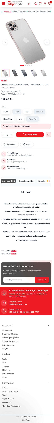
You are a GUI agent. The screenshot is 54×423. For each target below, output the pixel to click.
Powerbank (6, 400)
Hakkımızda (7, 328)
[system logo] (15, 3)
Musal (4, 79)
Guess (4, 375)
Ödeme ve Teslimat (10, 339)
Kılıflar (13, 249)
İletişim (5, 347)
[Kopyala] (20, 90)
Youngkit (5, 364)
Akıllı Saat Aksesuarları (11, 404)
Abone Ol (42, 278)
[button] (22, 63)
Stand (4, 393)
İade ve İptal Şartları (10, 336)
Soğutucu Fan (8, 397)
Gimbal (5, 386)
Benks (4, 357)
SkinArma (6, 368)
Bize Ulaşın (26, 418)
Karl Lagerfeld (8, 372)
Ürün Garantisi (8, 343)
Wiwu (4, 361)
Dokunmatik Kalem (10, 389)
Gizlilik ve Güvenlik (10, 332)
